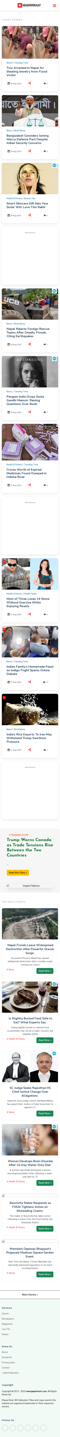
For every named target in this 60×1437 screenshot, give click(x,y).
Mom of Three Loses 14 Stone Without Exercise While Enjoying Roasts (27, 602)
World (9, 63)
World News (19, 130)
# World (11, 1273)
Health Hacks (30, 594)
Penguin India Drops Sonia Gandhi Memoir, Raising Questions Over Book (25, 400)
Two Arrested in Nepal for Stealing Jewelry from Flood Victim (26, 71)
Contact (6, 1368)
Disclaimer (7, 1357)
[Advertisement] (32, 257)
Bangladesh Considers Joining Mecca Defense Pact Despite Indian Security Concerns (27, 139)
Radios (5, 1334)
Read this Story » (18, 872)
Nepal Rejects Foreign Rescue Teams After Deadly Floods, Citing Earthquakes (27, 332)
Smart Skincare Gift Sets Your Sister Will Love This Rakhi (27, 205)
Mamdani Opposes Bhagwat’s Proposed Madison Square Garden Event (30, 1253)
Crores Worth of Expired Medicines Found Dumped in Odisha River (26, 473)
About (5, 1352)
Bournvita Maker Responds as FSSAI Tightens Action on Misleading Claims (30, 1207)
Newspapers (8, 1319)
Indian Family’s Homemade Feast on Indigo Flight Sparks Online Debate (30, 670)
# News (10, 969)
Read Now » (44, 970)
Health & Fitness (14, 198)
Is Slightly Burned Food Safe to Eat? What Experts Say (30, 1020)
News (9, 130)
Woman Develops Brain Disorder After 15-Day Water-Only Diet (30, 1163)
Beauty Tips (30, 198)
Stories (5, 1314)
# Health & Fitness (16, 1039)
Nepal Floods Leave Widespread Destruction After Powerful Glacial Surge (30, 949)
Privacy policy (8, 1362)
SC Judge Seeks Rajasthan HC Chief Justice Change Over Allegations (30, 1092)
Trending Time (21, 63)
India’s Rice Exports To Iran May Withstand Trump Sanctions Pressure (29, 738)
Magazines (7, 1324)
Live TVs (6, 1329)
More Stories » (30, 1294)
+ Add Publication (10, 1373)
